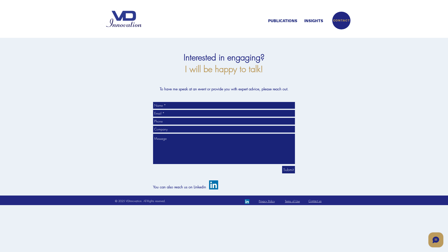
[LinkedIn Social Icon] (213, 184)
